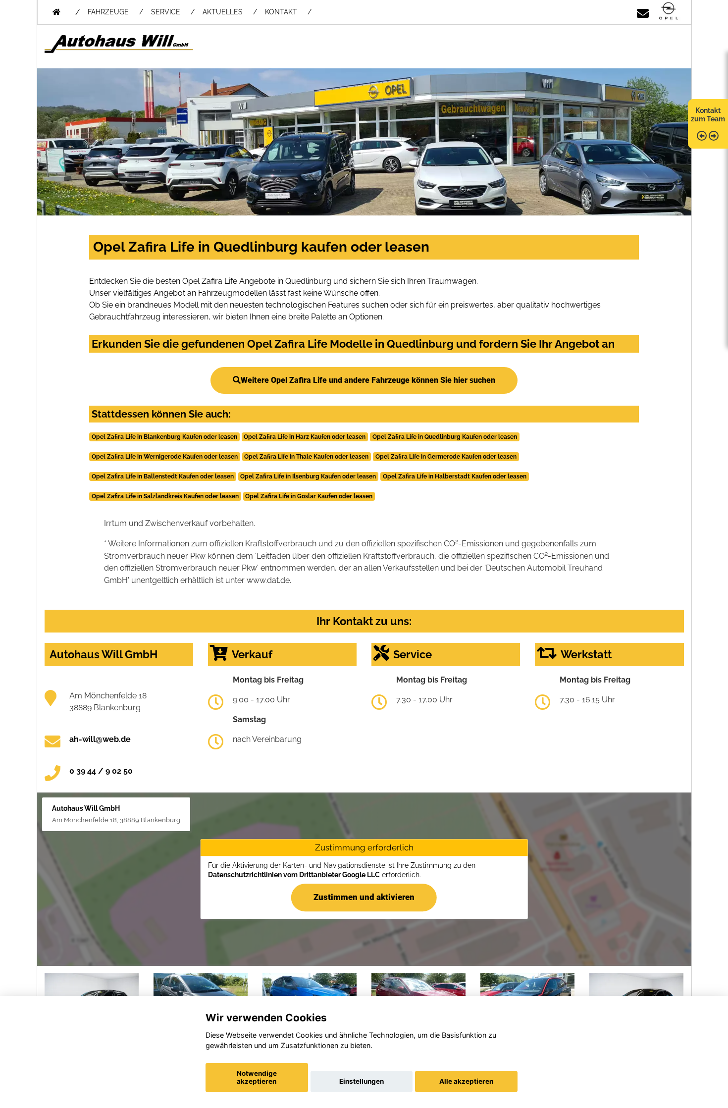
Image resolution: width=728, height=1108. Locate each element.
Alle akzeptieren (466, 1081)
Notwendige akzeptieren (257, 1077)
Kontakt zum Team (708, 114)
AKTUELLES (223, 12)
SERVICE (165, 12)
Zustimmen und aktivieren (364, 897)
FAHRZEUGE (108, 12)
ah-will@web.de (100, 739)
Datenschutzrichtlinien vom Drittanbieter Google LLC (294, 875)
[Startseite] (668, 11)
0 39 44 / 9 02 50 (101, 771)
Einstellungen (361, 1081)
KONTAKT (281, 12)
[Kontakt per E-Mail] (643, 11)
